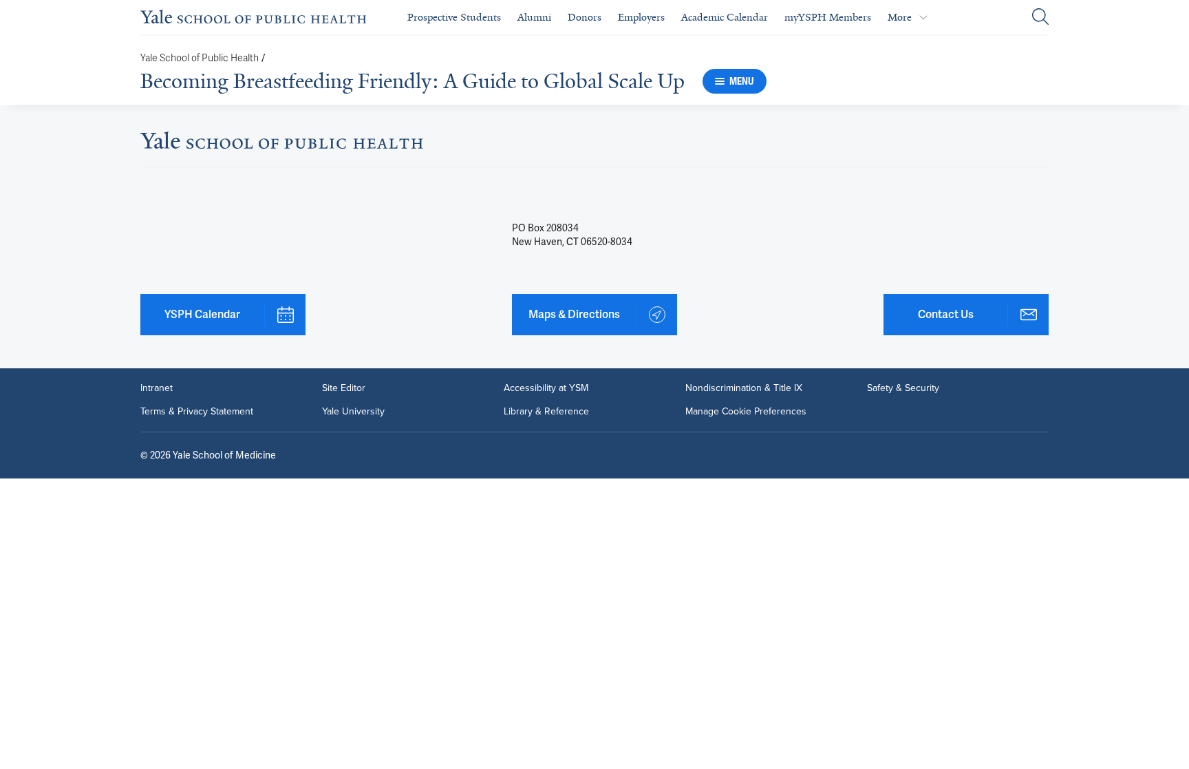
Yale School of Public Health (199, 58)
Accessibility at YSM (546, 388)
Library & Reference (546, 411)
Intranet (156, 388)
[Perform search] (1040, 17)
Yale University (353, 411)
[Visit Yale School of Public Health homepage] (281, 144)
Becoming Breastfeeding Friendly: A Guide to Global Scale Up (412, 81)
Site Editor (343, 388)
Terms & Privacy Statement (196, 411)
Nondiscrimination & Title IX (743, 388)
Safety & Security (903, 388)
